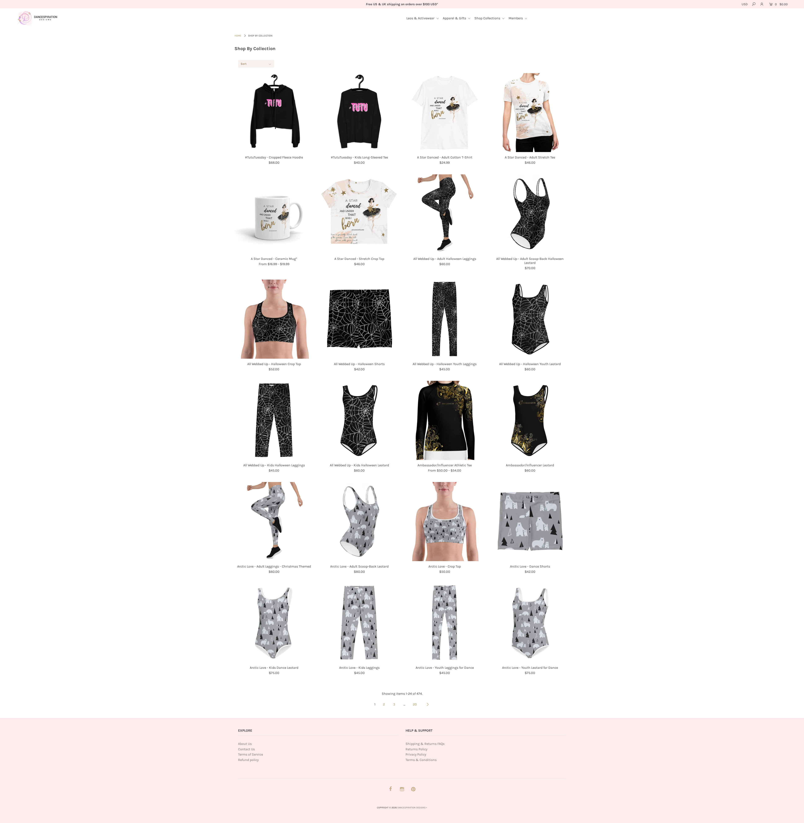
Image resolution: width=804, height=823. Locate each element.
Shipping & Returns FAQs (425, 744)
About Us (245, 744)
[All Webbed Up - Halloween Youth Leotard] (530, 319)
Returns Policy (416, 749)
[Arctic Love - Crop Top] (444, 521)
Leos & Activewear (420, 18)
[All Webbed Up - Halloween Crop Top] (274, 319)
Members (516, 18)
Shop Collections (487, 18)
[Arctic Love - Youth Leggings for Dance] (444, 622)
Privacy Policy (416, 754)
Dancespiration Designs (411, 807)
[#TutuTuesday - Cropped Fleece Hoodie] (274, 112)
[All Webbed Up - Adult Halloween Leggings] (444, 214)
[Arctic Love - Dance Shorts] (530, 521)
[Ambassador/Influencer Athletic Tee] (444, 420)
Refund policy (248, 760)
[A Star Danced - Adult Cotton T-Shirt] (444, 112)
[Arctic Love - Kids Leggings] (359, 622)
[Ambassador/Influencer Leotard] (530, 420)
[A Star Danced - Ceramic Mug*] (274, 214)
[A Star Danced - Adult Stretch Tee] (530, 112)
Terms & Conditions (421, 760)
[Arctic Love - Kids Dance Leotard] (274, 622)
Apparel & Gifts (455, 18)
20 (415, 704)
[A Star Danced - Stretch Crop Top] (359, 214)
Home (237, 35)
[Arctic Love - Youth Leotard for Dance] (530, 622)
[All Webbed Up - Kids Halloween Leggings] (274, 420)
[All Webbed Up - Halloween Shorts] (359, 319)
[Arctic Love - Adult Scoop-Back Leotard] (359, 521)
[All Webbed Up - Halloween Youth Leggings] (444, 319)
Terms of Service (250, 754)
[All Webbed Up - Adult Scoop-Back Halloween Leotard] (530, 214)
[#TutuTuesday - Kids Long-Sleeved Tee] (359, 112)
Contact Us (246, 749)
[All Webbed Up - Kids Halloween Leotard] (359, 420)
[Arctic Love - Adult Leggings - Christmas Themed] (274, 521)
